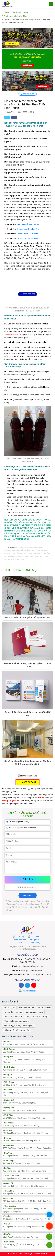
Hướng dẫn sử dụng (13, 1012)
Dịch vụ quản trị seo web (28, 238)
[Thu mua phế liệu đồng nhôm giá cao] (27, 38)
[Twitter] (27, 985)
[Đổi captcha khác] (48, 879)
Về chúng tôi (9, 1007)
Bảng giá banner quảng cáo (16, 1021)
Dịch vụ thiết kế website (27, 234)
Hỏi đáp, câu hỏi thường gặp (16, 1030)
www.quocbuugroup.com (32, 970)
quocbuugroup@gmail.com (31, 966)
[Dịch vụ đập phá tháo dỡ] (27, 80)
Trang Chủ (9, 12)
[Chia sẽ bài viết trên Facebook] (14, 117)
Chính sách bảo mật (13, 1016)
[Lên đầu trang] (49, 1245)
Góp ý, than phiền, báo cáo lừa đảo (22, 828)
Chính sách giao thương (36, 1016)
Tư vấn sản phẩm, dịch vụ (19, 822)
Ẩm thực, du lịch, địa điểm (15, 16)
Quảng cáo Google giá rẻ (28, 229)
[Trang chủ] (7, 3)
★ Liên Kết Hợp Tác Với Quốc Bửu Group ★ (27, 1254)
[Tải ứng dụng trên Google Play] (34, 939)
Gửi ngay (27, 895)
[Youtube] (33, 985)
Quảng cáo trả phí (27, 94)
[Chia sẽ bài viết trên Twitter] (7, 117)
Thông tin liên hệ (26, 1007)
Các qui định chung (34, 1012)
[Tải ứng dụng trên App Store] (20, 939)
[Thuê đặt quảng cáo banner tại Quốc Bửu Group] (27, 59)
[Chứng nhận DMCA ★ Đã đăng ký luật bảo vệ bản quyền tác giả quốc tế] (27, 990)
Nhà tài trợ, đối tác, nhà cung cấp (19, 1025)
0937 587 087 (28, 294)
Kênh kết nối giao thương (28, 224)
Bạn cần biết (11, 1001)
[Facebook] (21, 985)
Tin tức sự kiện (22, 12)
